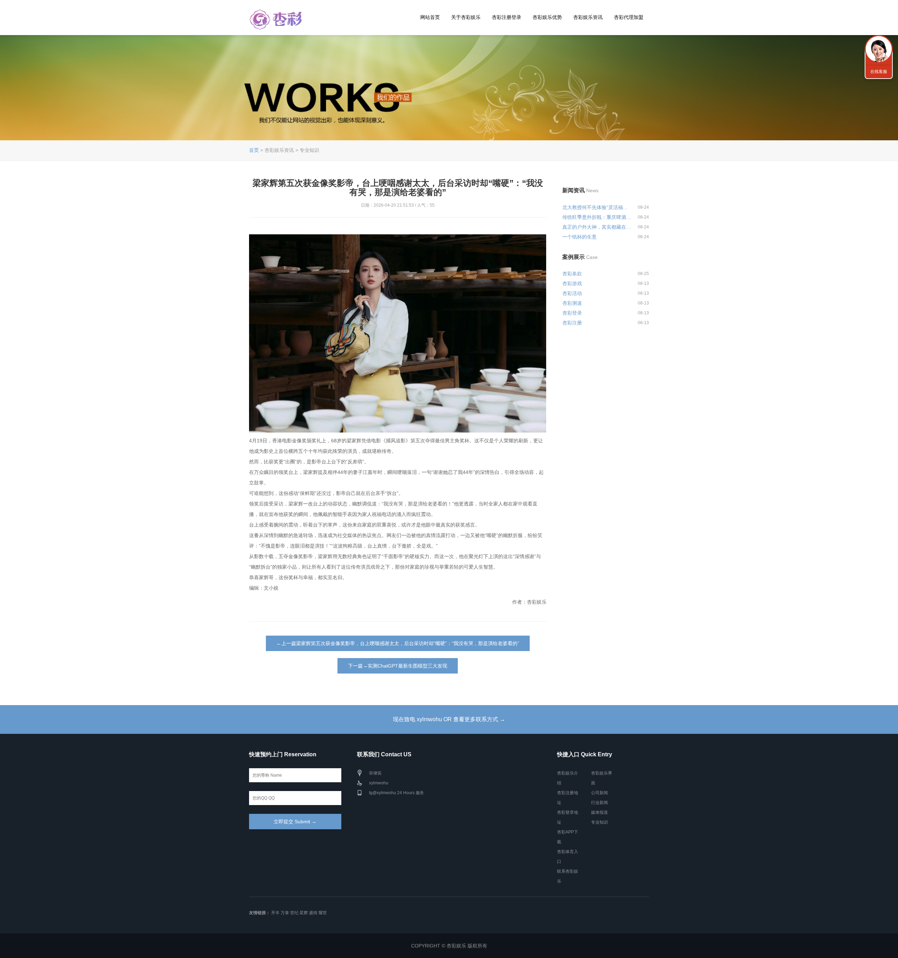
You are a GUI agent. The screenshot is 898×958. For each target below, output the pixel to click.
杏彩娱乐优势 (547, 17)
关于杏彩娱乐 (466, 17)
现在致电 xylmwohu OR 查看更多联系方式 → (449, 719)
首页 (254, 150)
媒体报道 (599, 812)
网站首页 (430, 17)
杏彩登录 (572, 313)
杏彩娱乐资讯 (588, 17)
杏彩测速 (572, 303)
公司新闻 (599, 792)
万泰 (285, 912)
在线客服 (878, 71)
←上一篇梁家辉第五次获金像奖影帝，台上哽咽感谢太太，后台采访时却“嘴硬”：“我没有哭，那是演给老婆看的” (397, 643)
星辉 (304, 912)
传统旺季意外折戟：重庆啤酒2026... (597, 217)
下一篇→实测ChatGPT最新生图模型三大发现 (397, 666)
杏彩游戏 (572, 283)
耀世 (323, 912)
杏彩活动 (572, 293)
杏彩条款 (572, 273)
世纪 (294, 912)
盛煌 (313, 912)
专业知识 (599, 822)
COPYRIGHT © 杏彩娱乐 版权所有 (449, 946)
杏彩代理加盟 (628, 17)
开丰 (275, 912)
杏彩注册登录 (506, 17)
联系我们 (879, 49)
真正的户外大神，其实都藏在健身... (597, 227)
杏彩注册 (572, 323)
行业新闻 (599, 802)
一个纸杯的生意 (579, 237)
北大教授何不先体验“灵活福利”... (597, 207)
